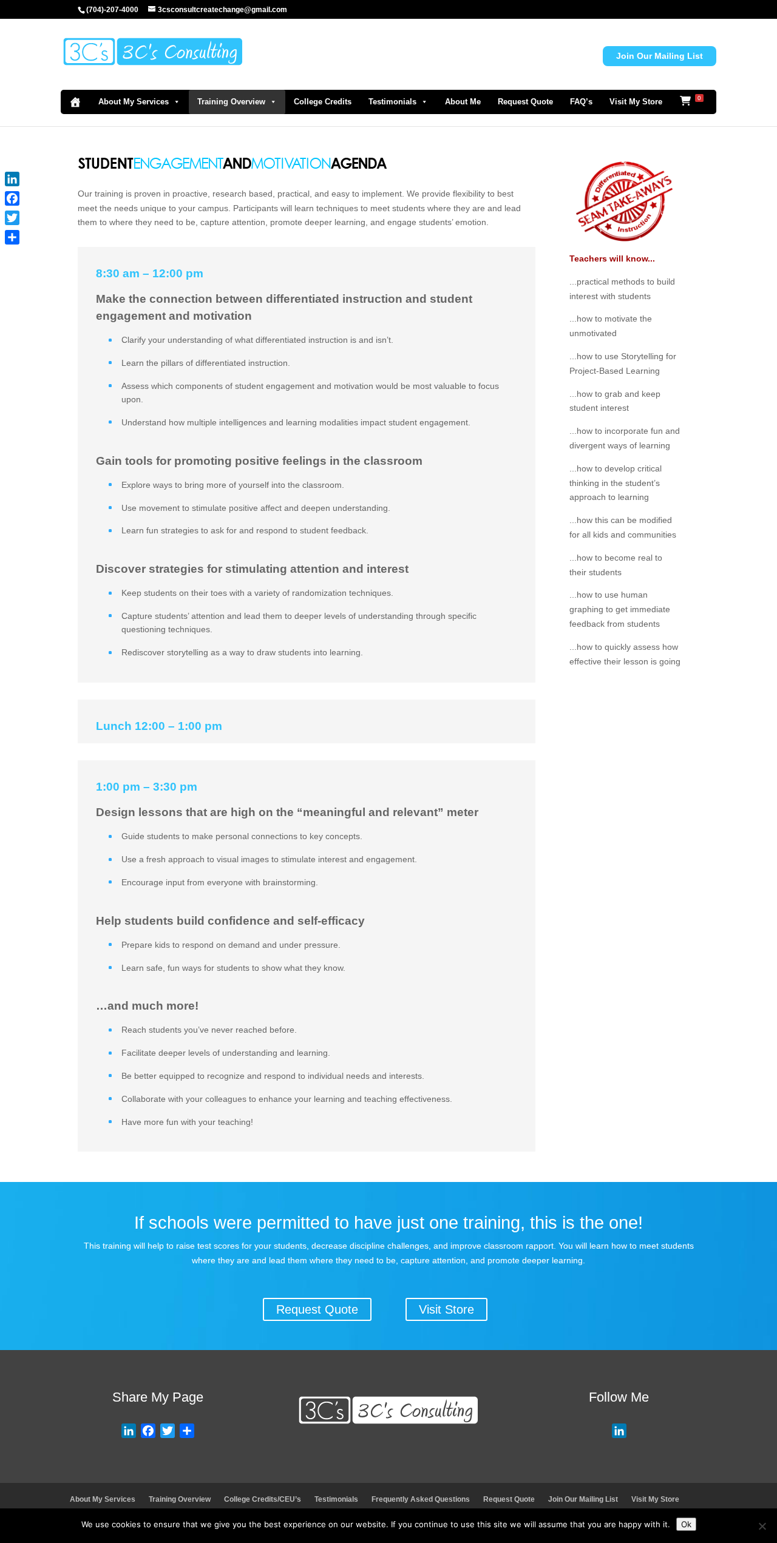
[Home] (75, 102)
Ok (686, 1524)
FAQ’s (581, 101)
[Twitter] (12, 218)
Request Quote (525, 101)
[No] (762, 1526)
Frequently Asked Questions (421, 1499)
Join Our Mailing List (659, 56)
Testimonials (392, 101)
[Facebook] (12, 198)
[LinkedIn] (12, 179)
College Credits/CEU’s (262, 1499)
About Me (463, 101)
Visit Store (446, 1309)
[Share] (12, 237)
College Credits (322, 101)
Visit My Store (635, 101)
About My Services (133, 101)
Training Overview (231, 101)
